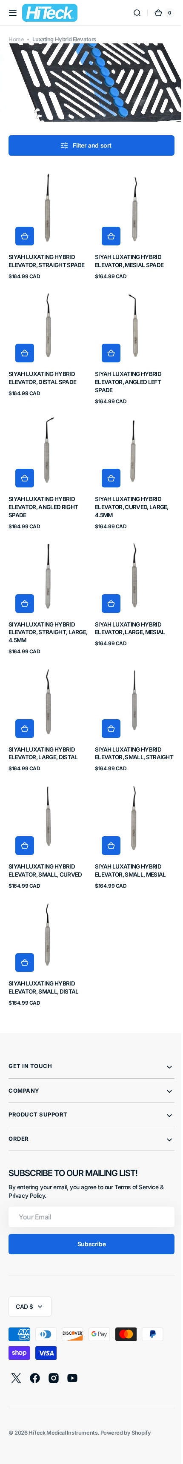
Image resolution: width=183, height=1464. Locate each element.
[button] (12, 12)
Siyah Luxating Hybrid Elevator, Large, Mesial (127, 612)
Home (16, 39)
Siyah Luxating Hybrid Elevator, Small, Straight (125, 738)
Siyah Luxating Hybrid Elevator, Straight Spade (47, 255)
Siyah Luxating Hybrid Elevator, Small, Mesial (127, 856)
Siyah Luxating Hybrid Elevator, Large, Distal (43, 734)
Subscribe (88, 1226)
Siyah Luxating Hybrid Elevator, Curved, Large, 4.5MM (129, 495)
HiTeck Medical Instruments (63, 1416)
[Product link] (47, 220)
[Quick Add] (24, 230)
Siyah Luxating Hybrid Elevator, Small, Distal (43, 970)
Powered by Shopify (125, 1416)
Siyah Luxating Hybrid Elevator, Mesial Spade (126, 255)
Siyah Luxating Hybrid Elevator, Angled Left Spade (125, 373)
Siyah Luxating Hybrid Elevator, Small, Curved (45, 856)
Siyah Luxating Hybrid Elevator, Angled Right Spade (43, 495)
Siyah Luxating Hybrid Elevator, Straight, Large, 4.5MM (42, 616)
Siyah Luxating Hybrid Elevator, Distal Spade (42, 369)
